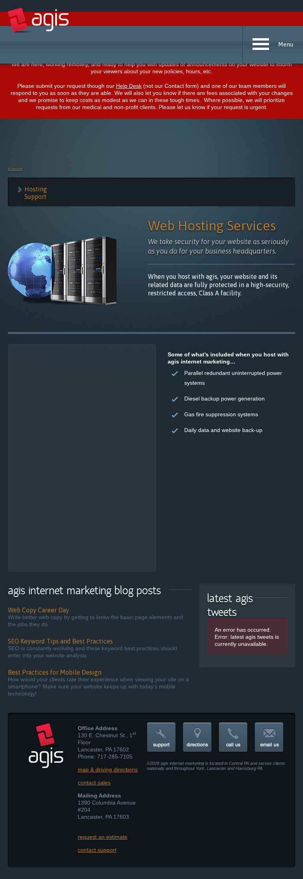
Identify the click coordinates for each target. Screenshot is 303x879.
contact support (97, 850)
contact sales (94, 782)
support (161, 738)
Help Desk (129, 86)
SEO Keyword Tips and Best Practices (60, 641)
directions (197, 738)
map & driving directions (108, 769)
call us (233, 738)
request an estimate (102, 837)
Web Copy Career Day (38, 610)
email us (269, 738)
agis (39, 20)
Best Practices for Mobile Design (54, 672)
